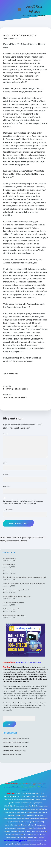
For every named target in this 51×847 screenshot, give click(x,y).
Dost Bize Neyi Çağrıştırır (11, 746)
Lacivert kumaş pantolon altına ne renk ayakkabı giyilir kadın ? (24, 583)
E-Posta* (6, 474)
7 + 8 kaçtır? (8, 510)
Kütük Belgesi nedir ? (10, 558)
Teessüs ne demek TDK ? (15, 398)
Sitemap (23, 541)
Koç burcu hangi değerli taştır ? (13, 602)
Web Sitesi (6, 486)
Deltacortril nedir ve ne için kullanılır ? (16, 590)
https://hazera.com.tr (9, 538)
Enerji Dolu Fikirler (34, 9)
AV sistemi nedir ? (9, 564)
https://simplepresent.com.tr (32, 538)
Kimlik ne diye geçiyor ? (11, 609)
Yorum (5, 434)
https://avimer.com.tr (9, 541)
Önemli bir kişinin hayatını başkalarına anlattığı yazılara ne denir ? (25, 577)
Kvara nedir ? (7, 571)
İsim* (5, 463)
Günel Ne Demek (8, 754)
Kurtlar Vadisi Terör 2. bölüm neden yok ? (17, 596)
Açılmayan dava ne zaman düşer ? (14, 615)
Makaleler (13, 374)
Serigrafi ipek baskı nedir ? (15, 389)
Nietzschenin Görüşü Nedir (12, 738)
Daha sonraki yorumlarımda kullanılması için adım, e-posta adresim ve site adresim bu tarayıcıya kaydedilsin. (23, 502)
